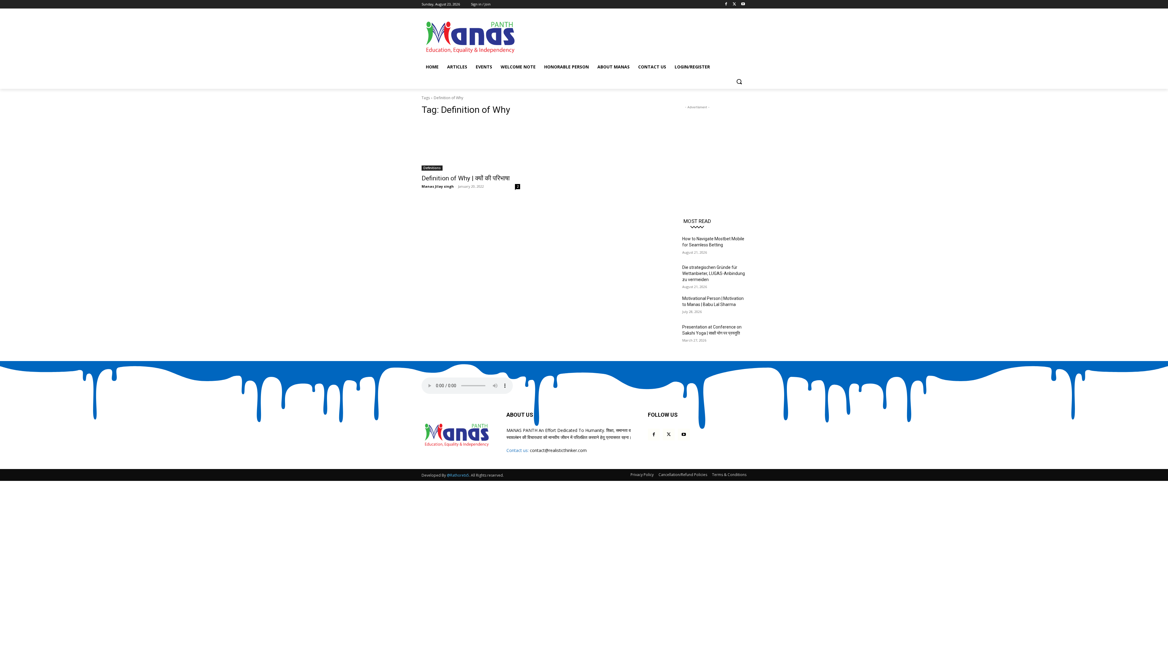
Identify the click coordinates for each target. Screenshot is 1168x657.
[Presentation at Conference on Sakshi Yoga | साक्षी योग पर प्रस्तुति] (662, 334)
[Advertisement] (629, 36)
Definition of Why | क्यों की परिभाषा (466, 178)
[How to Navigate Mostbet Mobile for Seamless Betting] (662, 246)
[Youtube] (742, 4)
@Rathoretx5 (458, 475)
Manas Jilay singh (438, 186)
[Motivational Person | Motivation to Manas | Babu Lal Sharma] (662, 306)
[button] (739, 81)
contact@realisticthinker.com (558, 450)
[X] (734, 4)
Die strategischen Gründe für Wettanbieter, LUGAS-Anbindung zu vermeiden (713, 273)
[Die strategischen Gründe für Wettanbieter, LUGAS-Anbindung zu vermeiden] (662, 275)
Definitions (432, 168)
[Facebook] (726, 4)
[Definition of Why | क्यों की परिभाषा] (471, 146)
